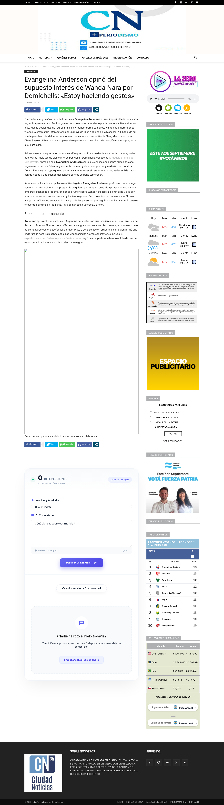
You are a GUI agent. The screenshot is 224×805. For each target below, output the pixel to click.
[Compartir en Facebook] (32, 109)
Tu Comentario (44, 515)
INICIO (27, 2)
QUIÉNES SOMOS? (40, 2)
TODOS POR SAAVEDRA (166, 412)
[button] (196, 58)
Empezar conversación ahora (81, 659)
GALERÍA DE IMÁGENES (61, 2)
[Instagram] (180, 2)
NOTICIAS (44, 57)
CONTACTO (96, 2)
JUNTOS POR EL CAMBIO (167, 417)
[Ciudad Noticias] (112, 29)
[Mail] (186, 2)
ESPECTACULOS (39, 66)
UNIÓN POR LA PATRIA (166, 422)
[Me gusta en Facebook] (84, 109)
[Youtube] (197, 2)
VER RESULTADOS (173, 441)
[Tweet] (51, 109)
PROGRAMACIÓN (81, 2)
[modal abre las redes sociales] (96, 109)
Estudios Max (58, 802)
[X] (191, 2)
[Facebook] (175, 2)
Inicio (26, 66)
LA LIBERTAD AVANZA (165, 427)
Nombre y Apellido (47, 500)
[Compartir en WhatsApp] (67, 109)
